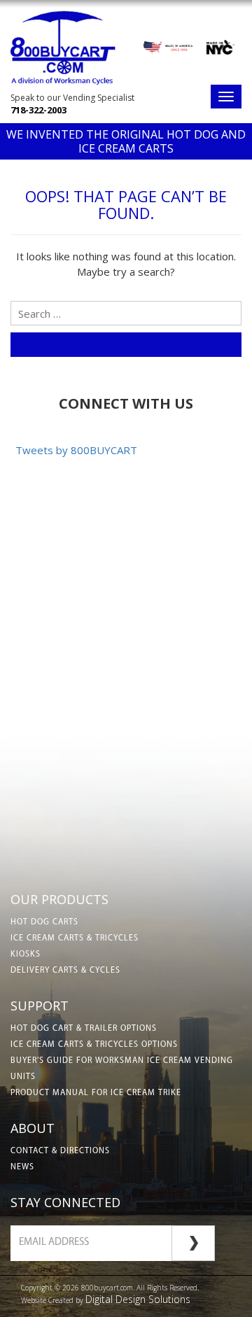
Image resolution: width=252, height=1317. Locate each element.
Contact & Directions (60, 1151)
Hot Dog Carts (44, 922)
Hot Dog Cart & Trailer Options (83, 1028)
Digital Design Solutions (137, 1299)
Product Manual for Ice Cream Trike (95, 1093)
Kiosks (25, 954)
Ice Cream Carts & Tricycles (74, 938)
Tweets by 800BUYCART (76, 450)
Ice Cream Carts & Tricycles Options (94, 1045)
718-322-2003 (38, 110)
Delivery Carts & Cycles (65, 970)
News (22, 1167)
